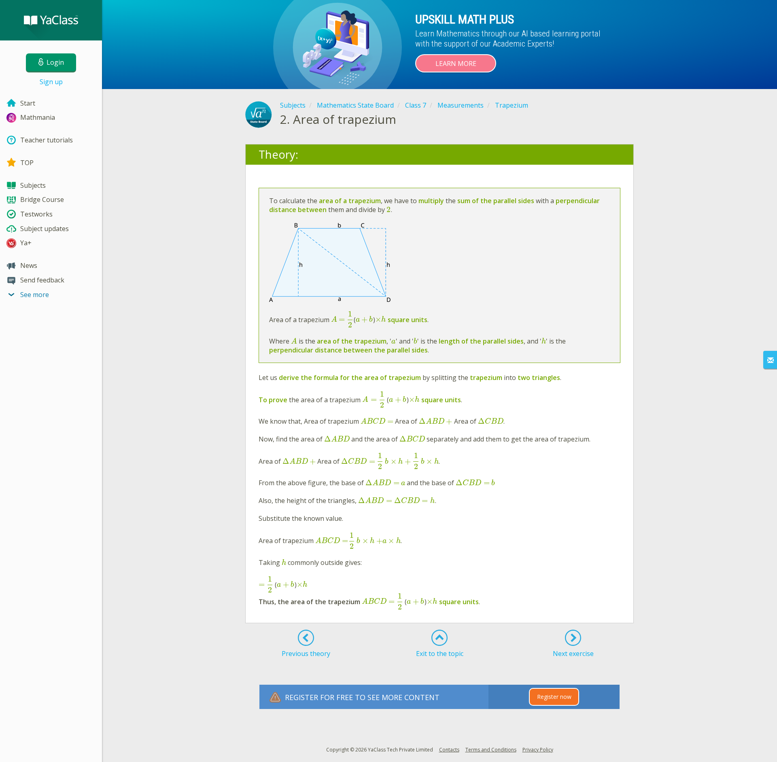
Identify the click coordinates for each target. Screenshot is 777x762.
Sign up (51, 82)
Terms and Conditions (490, 749)
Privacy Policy (537, 749)
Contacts (449, 749)
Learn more (455, 63)
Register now (554, 696)
